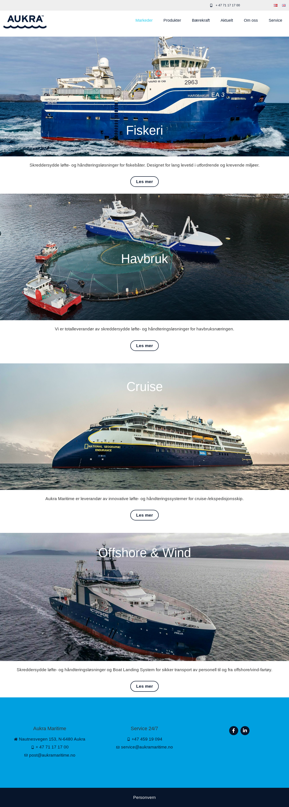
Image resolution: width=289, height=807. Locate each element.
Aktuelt (227, 20)
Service (275, 20)
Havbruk (144, 259)
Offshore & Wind (144, 553)
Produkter (172, 20)
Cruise (144, 386)
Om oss (251, 20)
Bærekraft (201, 20)
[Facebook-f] (233, 730)
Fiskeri (144, 130)
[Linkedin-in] (244, 730)
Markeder (144, 20)
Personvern (144, 797)
